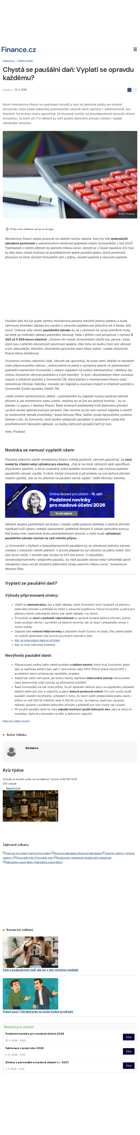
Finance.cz (8, 60)
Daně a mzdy (25, 60)
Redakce (8, 89)
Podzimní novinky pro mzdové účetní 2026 (34, 1033)
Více (128, 1037)
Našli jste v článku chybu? (16, 721)
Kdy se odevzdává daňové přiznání (37, 640)
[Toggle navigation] (135, 49)
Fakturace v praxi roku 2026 (24, 1048)
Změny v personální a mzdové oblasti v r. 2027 (37, 1062)
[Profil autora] (11, 751)
